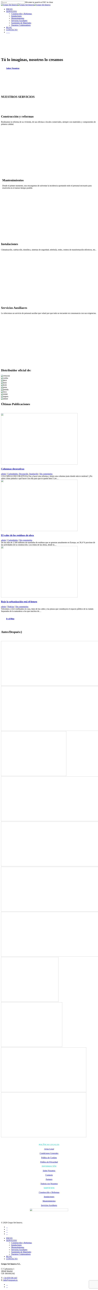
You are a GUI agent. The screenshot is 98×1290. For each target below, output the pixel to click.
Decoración (23, 474)
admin (3, 474)
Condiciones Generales (49, 1153)
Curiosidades (12, 474)
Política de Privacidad (49, 1162)
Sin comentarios (46, 474)
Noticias (10, 607)
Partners (49, 1179)
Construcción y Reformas (21, 14)
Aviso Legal (49, 1149)
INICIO (9, 9)
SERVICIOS (11, 11)
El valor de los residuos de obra (17, 535)
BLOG (9, 27)
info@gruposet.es (10, 1280)
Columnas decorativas (12, 469)
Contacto (49, 1175)
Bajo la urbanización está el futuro (19, 601)
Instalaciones (16, 16)
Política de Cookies (49, 1158)
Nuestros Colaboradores (21, 25)
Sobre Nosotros (49, 1171)
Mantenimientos (17, 18)
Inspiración (33, 474)
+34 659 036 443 (10, 1278)
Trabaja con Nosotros (49, 1184)
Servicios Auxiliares (19, 21)
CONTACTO (11, 30)
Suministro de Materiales (21, 23)
